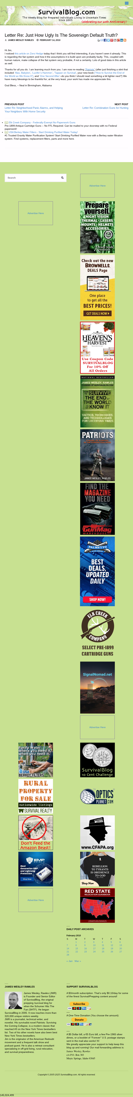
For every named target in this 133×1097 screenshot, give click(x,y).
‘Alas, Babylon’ (22, 73)
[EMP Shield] (35, 869)
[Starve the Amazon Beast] (35, 832)
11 (103, 945)
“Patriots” (90, 69)
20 (120, 948)
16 (85, 948)
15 (77, 948)
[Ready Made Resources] (97, 227)
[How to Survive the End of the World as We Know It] (97, 401)
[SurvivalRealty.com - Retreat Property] (35, 796)
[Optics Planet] (97, 796)
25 (103, 951)
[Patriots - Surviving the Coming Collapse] (97, 455)
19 (112, 948)
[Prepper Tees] (97, 869)
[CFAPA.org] (97, 832)
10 (94, 945)
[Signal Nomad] (97, 688)
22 (77, 951)
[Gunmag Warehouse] (97, 509)
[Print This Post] (98, 40)
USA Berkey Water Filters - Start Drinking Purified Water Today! (41, 132)
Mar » (78, 961)
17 (94, 948)
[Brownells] (97, 287)
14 (68, 948)
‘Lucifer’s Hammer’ (42, 73)
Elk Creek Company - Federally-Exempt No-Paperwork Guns (40, 122)
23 (85, 951)
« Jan (69, 961)
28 (68, 955)
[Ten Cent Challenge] (97, 760)
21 (68, 951)
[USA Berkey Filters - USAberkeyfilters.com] (35, 760)
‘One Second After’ (49, 76)
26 (112, 951)
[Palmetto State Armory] (97, 571)
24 (94, 951)
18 (103, 948)
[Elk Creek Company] (97, 634)
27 (120, 951)
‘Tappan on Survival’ (65, 73)
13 (120, 945)
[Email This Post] (101, 40)
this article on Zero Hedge (29, 53)
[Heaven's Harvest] (97, 348)
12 (112, 945)
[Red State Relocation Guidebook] (97, 905)
